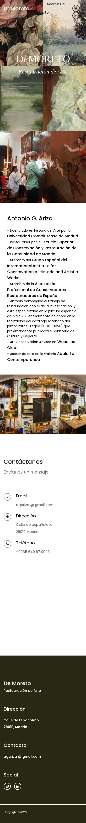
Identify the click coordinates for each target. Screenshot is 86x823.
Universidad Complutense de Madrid (42, 236)
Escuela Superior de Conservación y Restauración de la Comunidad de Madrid (41, 248)
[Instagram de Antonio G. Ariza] (76, 8)
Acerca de (56, 4)
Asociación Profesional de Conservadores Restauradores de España (36, 289)
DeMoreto (16, 8)
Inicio (36, 4)
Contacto (40, 12)
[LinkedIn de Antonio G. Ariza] (76, 15)
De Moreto (17, 683)
